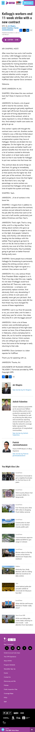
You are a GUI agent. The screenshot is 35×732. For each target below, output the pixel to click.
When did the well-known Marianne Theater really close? (24, 605)
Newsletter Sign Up (9, 669)
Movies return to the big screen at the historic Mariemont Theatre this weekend (24, 555)
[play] (3, 730)
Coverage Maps (8, 693)
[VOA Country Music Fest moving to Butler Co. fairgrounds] (8, 493)
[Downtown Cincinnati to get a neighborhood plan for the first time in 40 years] (8, 476)
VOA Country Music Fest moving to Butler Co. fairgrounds (24, 495)
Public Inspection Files (10, 689)
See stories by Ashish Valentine (20, 434)
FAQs (5, 697)
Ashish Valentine (7, 28)
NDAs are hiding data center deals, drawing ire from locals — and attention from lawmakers (24, 621)
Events (6, 673)
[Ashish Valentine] (6, 404)
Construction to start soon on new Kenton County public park (23, 524)
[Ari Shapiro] (6, 388)
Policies (6, 685)
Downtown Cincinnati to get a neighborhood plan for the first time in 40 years (24, 479)
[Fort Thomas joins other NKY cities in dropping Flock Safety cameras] (8, 508)
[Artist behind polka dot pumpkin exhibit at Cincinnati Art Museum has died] (8, 587)
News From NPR (20, 615)
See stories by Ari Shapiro (22, 390)
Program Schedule (9, 665)
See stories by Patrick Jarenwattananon (20, 455)
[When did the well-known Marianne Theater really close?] (8, 604)
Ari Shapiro (11, 26)
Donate (29, 3)
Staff (5, 701)
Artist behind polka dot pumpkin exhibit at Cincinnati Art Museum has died (23, 589)
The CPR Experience (10, 656)
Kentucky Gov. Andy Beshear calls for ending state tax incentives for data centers (24, 572)
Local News (19, 473)
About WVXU (8, 661)
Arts (17, 583)
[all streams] (32, 729)
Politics (18, 566)
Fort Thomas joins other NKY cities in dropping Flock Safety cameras (24, 509)
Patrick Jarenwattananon (10, 29)
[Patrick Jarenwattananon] (6, 446)
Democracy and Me (10, 681)
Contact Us (7, 677)
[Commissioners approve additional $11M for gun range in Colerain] (8, 538)
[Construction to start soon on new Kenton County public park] (8, 523)
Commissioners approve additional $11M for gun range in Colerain (24, 539)
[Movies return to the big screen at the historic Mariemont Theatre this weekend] (8, 553)
